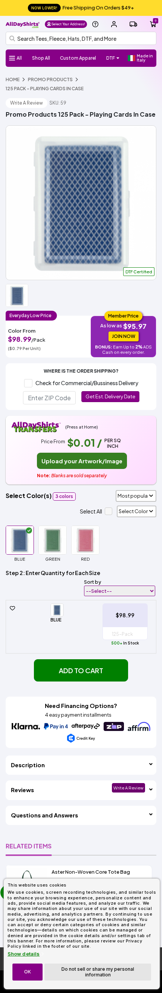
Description (28, 764)
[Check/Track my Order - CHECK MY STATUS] (133, 24)
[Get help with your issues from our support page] (95, 24)
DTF (110, 58)
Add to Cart (81, 670)
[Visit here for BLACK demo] (81, 203)
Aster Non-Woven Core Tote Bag (91, 872)
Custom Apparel (78, 58)
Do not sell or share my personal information (97, 971)
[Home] (23, 24)
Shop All (41, 58)
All (19, 58)
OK (27, 971)
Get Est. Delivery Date (110, 396)
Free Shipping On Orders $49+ (82, 8)
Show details (24, 954)
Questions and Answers (44, 815)
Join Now (123, 336)
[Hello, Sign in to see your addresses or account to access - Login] (113, 24)
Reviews (22, 789)
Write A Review (26, 103)
